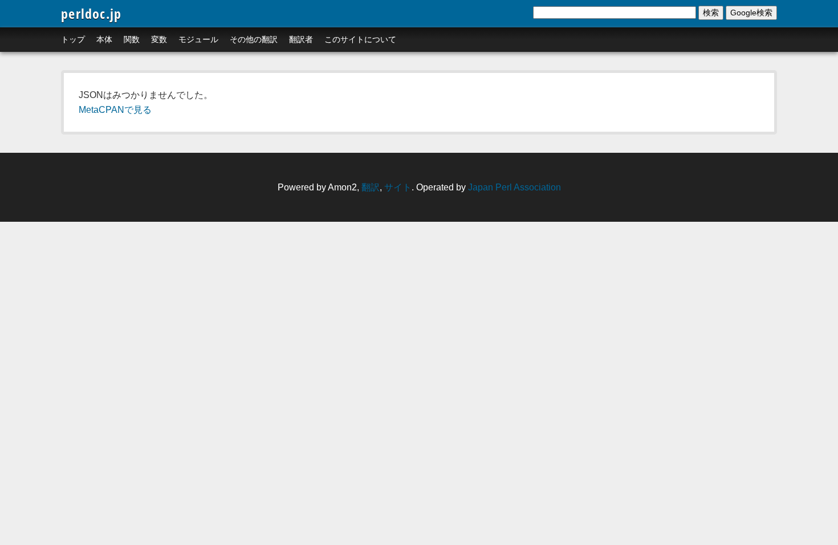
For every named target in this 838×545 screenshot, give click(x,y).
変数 (159, 39)
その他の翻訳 (254, 39)
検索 (711, 12)
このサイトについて (360, 39)
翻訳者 (301, 39)
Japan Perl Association (514, 187)
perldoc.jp (91, 13)
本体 (104, 39)
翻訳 (370, 187)
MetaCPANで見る (115, 110)
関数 (132, 39)
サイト (398, 187)
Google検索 (751, 12)
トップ (73, 39)
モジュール (198, 39)
